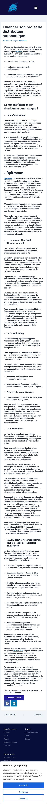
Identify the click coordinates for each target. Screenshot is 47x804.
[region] (23, 782)
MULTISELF (18, 651)
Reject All (23, 799)
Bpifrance (8, 179)
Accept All (23, 785)
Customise (23, 792)
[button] (35, 7)
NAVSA (19, 52)
